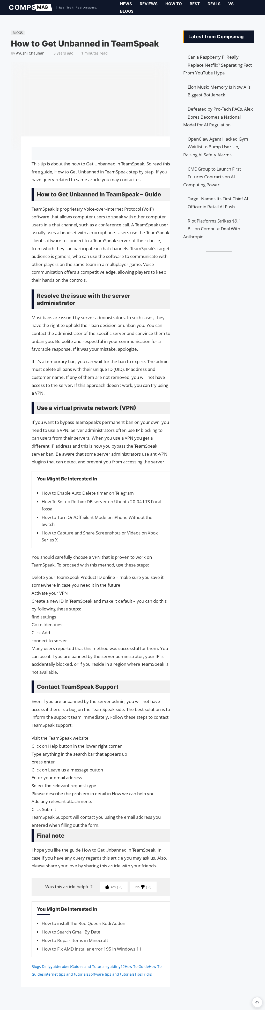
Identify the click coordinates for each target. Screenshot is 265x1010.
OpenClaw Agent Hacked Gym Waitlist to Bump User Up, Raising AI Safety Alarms (215, 147)
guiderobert (60, 966)
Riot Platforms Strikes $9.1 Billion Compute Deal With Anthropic (212, 229)
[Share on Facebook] (98, 153)
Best (195, 3)
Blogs (127, 11)
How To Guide (137, 966)
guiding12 (116, 966)
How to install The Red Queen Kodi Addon (83, 923)
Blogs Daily (41, 966)
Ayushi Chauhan (30, 53)
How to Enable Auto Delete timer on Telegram (88, 493)
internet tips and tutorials (66, 974)
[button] (257, 1002)
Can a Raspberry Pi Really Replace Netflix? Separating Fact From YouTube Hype (217, 65)
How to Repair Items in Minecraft (75, 940)
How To (173, 3)
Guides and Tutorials (89, 966)
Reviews (149, 3)
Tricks (147, 974)
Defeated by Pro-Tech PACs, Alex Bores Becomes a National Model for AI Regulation (218, 117)
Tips (138, 974)
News (126, 3)
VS (231, 3)
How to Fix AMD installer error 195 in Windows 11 (92, 949)
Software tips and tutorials (112, 974)
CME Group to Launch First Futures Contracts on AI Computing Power (212, 177)
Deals (214, 3)
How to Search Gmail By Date (71, 932)
